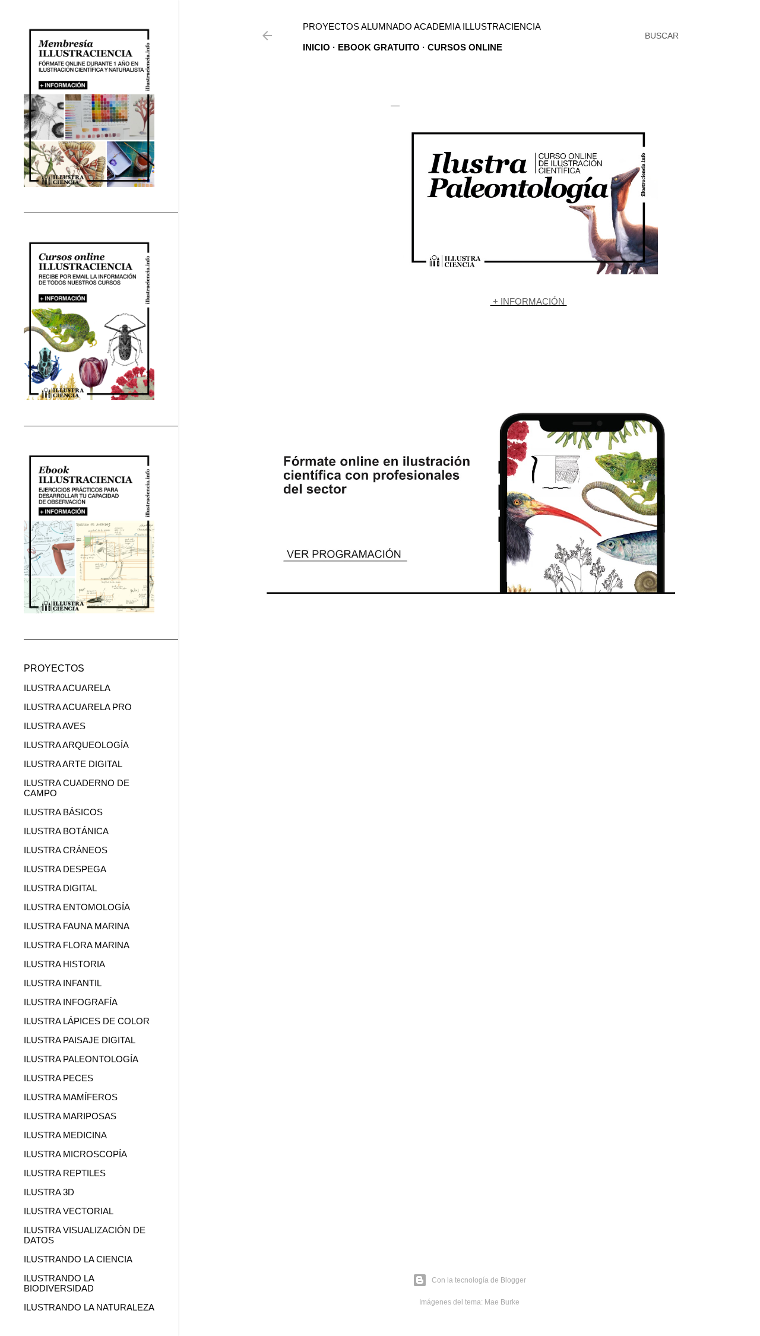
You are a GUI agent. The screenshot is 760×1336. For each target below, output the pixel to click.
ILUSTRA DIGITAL (60, 888)
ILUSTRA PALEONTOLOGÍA (81, 1059)
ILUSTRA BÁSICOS (63, 812)
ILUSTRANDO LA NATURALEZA (89, 1307)
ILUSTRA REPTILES (65, 1173)
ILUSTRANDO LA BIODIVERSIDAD (59, 1283)
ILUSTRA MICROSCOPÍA (75, 1154)
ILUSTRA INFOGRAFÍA (71, 1002)
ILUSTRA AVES (55, 726)
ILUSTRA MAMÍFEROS (71, 1097)
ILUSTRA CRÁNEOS (65, 850)
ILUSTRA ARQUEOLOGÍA (76, 745)
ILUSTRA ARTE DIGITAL (73, 764)
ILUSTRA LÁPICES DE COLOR (87, 1021)
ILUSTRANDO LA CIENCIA (78, 1259)
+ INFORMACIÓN (528, 301)
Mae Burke (502, 1302)
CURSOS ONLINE (465, 47)
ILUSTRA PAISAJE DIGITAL (79, 1040)
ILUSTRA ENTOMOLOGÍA (77, 907)
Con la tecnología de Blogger (479, 1280)
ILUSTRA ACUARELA (67, 688)
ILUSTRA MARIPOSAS (70, 1116)
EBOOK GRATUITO (379, 47)
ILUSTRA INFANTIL (63, 983)
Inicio (316, 47)
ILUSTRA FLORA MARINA (76, 945)
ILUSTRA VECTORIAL (68, 1211)
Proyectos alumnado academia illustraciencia (422, 26)
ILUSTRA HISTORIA (64, 964)
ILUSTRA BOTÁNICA (66, 831)
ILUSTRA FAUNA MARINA (76, 926)
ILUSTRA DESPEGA (65, 869)
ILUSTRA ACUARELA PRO (78, 707)
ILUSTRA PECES (58, 1078)
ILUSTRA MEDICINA (65, 1135)
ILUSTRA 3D (49, 1192)
